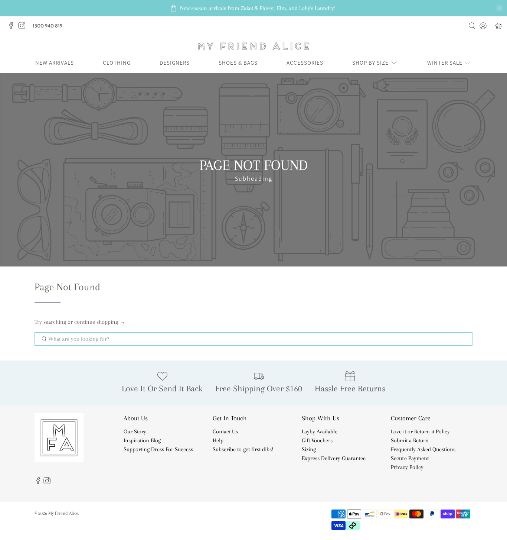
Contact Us (225, 431)
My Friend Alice (63, 513)
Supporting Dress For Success (158, 449)
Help (218, 440)
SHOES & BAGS (238, 62)
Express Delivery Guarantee (334, 458)
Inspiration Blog (142, 440)
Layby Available (319, 431)
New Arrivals (54, 62)
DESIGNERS (175, 62)
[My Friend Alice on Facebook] (12, 27)
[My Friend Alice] (253, 46)
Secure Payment (410, 458)
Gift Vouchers (317, 440)
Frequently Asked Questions (423, 449)
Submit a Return (410, 440)
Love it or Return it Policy (420, 431)
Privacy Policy (407, 467)
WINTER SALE (444, 62)
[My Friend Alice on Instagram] (23, 27)
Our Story (135, 431)
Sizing (309, 449)
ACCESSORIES (305, 62)
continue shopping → (99, 321)
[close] (499, 8)
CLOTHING (117, 62)
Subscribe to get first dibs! (243, 449)
